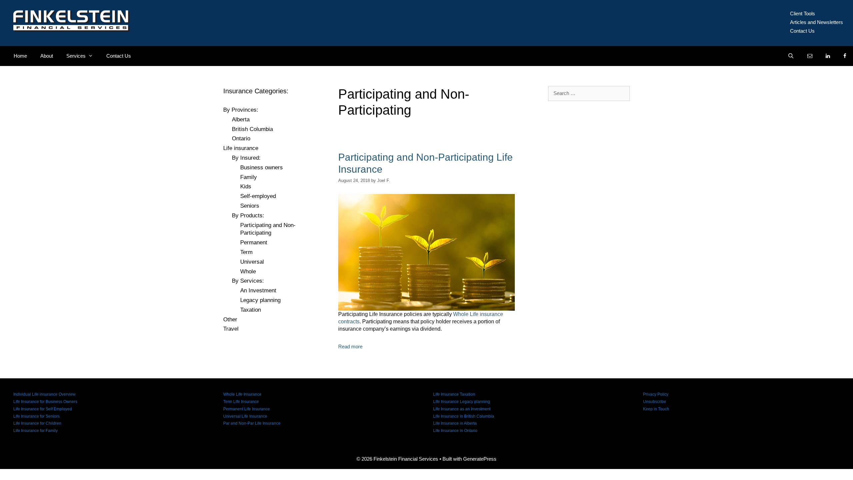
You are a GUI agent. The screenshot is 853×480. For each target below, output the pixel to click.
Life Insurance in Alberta (455, 423)
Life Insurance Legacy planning (461, 401)
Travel (231, 329)
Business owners (261, 167)
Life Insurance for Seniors (36, 416)
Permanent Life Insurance (246, 409)
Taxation (250, 310)
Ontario (241, 138)
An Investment (258, 290)
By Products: (248, 215)
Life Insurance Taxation (454, 394)
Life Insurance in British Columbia (463, 416)
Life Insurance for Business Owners (45, 401)
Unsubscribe (654, 401)
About (46, 56)
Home (20, 56)
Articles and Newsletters (816, 22)
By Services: (248, 281)
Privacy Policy (655, 394)
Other (230, 319)
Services (76, 56)
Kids (245, 186)
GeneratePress (479, 459)
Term (246, 252)
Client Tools (802, 13)
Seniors (249, 206)
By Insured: (246, 158)
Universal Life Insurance (245, 416)
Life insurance (240, 148)
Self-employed (258, 196)
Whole (248, 271)
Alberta (241, 119)
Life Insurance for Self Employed (42, 409)
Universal (252, 262)
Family (248, 177)
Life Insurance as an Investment (461, 409)
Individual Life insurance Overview (44, 394)
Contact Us (802, 31)
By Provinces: (240, 110)
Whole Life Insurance (242, 394)
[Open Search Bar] (791, 56)
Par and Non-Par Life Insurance (252, 423)
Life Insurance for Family (35, 430)
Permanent (253, 242)
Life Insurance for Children (37, 423)
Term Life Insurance (241, 401)
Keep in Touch (656, 409)
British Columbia (252, 129)
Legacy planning (260, 300)
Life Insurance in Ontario (455, 430)
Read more (350, 346)
